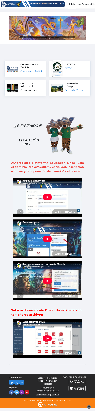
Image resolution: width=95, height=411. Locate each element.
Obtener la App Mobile (47, 395)
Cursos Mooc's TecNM (31, 71)
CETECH (69, 68)
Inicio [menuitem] (72, 4)
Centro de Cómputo (75, 90)
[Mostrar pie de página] (89, 407)
